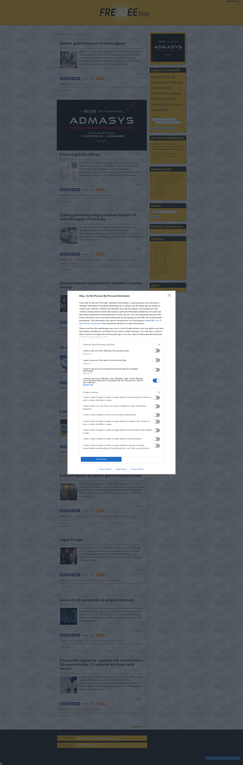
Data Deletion (106, 469)
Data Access (121, 469)
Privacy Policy (137, 469)
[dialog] (121, 382)
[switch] (156, 351)
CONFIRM (101, 459)
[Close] (170, 296)
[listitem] (121, 344)
